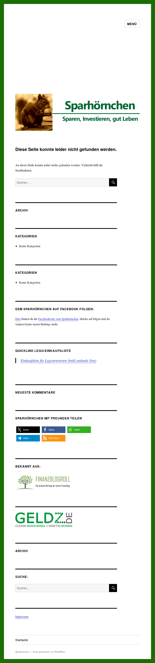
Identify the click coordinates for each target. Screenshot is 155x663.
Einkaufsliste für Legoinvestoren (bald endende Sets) (58, 360)
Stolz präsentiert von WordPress (49, 651)
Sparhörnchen (22, 651)
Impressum (21, 616)
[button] (28, 429)
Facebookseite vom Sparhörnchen (58, 319)
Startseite (21, 640)
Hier (18, 319)
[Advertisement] (78, 63)
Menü (132, 24)
